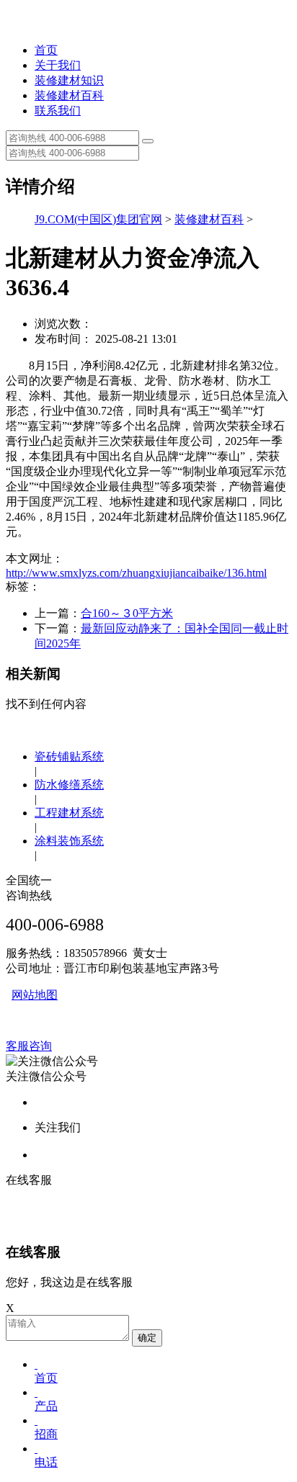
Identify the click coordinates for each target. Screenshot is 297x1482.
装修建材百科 (69, 95)
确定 (147, 1337)
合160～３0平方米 (127, 613)
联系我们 (58, 110)
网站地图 (35, 995)
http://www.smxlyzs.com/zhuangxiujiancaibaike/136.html (136, 573)
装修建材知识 (69, 80)
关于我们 (58, 65)
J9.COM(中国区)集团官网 (98, 219)
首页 (46, 50)
